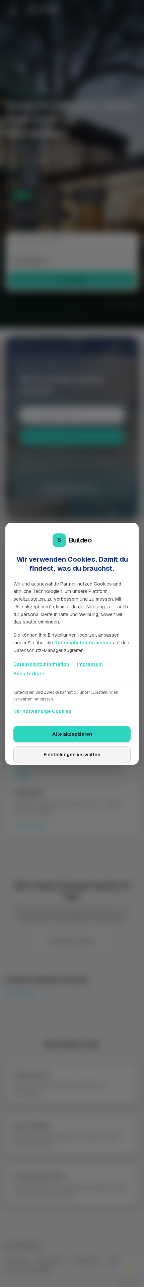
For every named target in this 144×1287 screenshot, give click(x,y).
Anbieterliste (28, 674)
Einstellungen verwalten (72, 755)
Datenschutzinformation (83, 643)
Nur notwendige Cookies (42, 711)
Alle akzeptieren (72, 734)
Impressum (90, 664)
